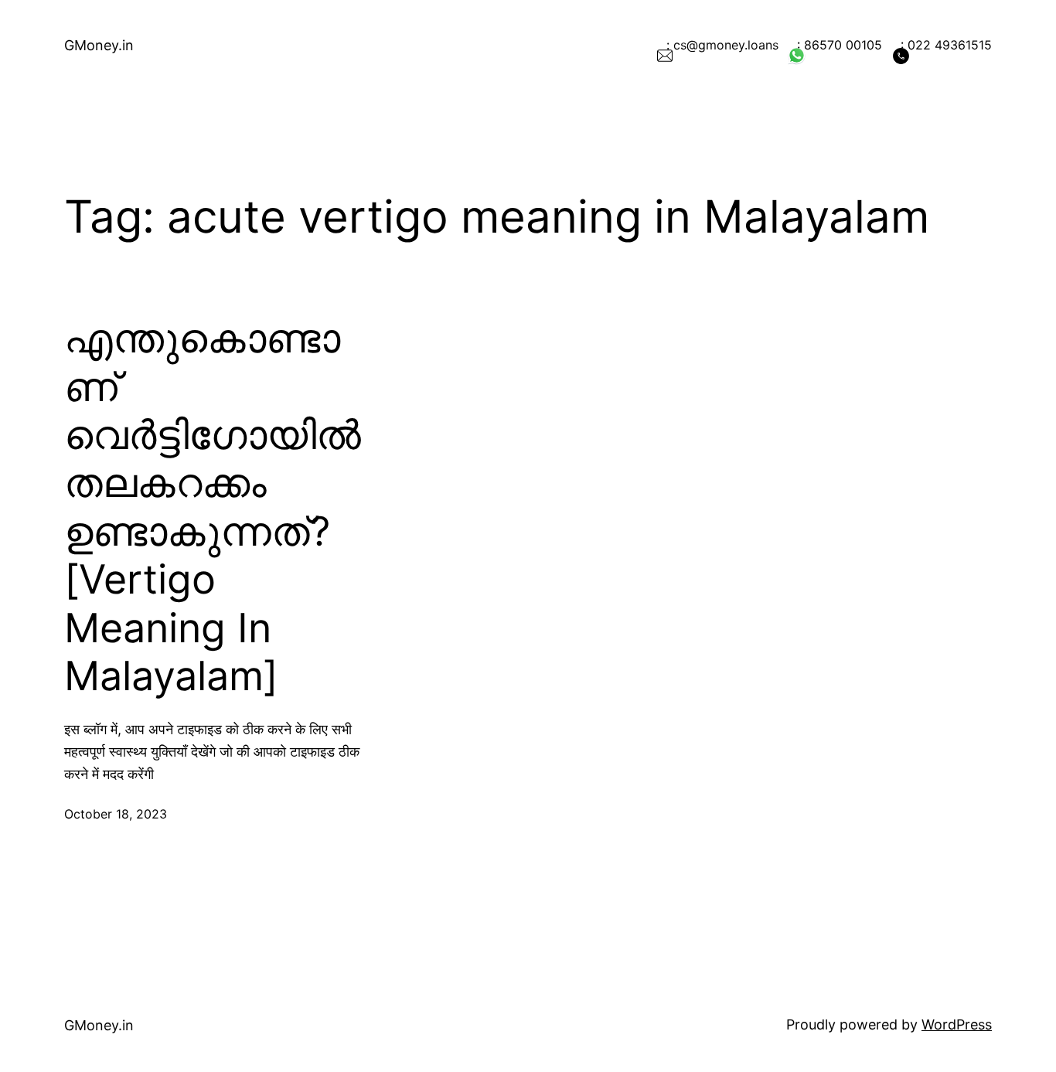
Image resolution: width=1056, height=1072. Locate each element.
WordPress (956, 1024)
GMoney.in (99, 45)
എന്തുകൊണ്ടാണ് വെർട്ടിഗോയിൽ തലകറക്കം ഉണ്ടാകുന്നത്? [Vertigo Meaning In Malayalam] (212, 507)
